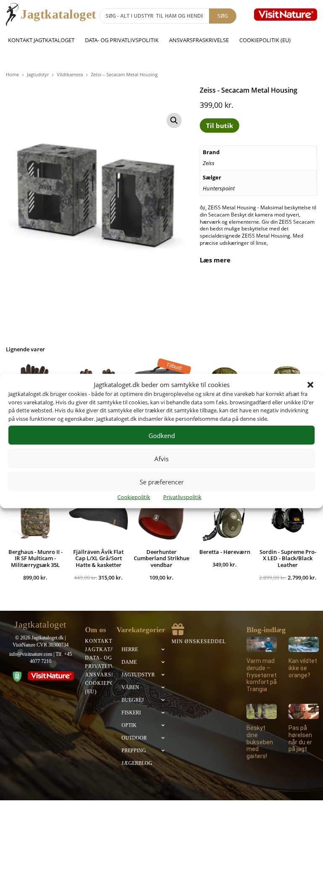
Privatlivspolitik (182, 497)
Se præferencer (162, 481)
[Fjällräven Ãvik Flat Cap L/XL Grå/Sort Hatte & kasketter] (98, 513)
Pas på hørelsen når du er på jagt (300, 738)
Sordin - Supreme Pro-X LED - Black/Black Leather (287, 558)
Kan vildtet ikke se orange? (303, 668)
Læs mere (215, 260)
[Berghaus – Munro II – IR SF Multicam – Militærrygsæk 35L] (35, 513)
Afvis (161, 458)
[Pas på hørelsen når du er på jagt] (304, 711)
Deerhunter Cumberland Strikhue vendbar (161, 558)
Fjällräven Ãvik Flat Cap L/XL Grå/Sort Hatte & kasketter (98, 558)
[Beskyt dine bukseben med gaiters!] (261, 711)
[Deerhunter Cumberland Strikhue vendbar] (161, 513)
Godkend (161, 435)
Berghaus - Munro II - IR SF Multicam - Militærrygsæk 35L (35, 558)
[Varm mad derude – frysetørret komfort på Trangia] (261, 644)
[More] (303, 287)
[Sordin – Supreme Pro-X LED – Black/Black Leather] (287, 513)
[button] (310, 384)
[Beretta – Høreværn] (224, 513)
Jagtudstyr (38, 74)
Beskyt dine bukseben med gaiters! (259, 741)
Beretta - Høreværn (224, 552)
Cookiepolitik (133, 497)
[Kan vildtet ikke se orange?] (304, 644)
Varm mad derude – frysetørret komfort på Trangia (261, 674)
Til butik (219, 125)
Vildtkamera (70, 74)
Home (12, 74)
